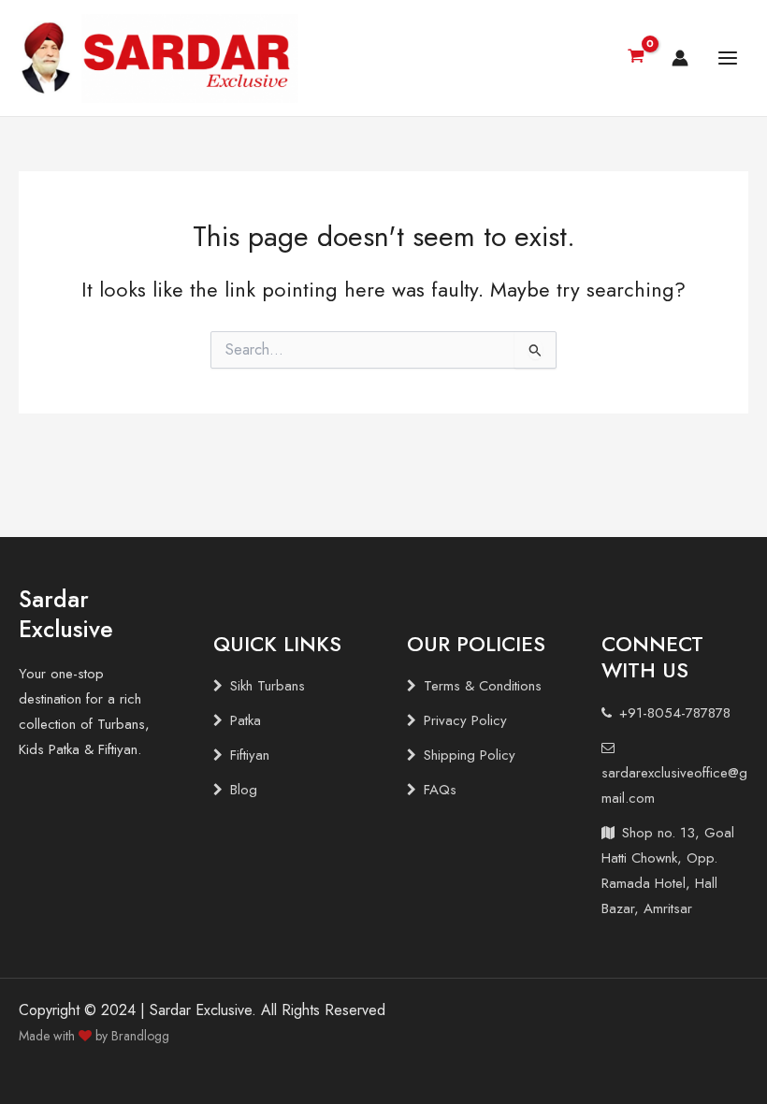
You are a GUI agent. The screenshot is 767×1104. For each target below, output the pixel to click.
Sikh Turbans (267, 685)
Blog (243, 789)
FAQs (440, 789)
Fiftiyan (249, 755)
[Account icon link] (680, 58)
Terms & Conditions (483, 685)
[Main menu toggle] (727, 58)
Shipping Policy (469, 755)
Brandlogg (140, 1035)
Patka (245, 720)
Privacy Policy (465, 720)
